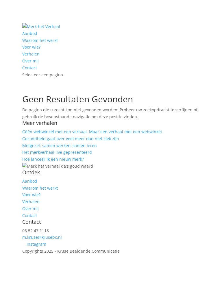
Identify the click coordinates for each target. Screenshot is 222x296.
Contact (29, 68)
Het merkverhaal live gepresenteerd (57, 152)
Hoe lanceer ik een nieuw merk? (53, 159)
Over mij (30, 61)
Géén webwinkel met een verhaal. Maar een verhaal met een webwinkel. (92, 131)
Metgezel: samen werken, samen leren (59, 145)
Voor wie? (31, 47)
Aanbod (29, 33)
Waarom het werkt (40, 40)
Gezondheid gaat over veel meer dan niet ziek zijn (71, 138)
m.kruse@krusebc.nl (42, 237)
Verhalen (31, 54)
